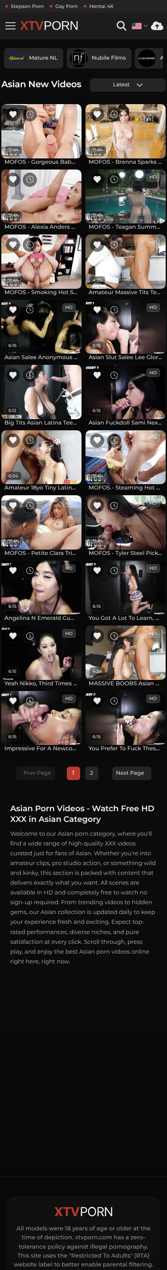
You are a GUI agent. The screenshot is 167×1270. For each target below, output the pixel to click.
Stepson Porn (27, 6)
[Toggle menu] (10, 25)
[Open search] (121, 26)
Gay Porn (66, 6)
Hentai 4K (101, 6)
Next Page (130, 773)
